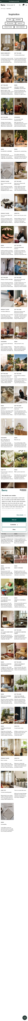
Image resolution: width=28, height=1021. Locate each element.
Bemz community (20, 27)
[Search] (20, 5)
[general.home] (3, 5)
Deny (14, 529)
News (10, 19)
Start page (3, 8)
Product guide (8, 27)
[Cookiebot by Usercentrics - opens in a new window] (20, 490)
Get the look (10, 23)
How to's (20, 23)
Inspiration (8, 8)
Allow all (14, 519)
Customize (13, 524)
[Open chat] (24, 1018)
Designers (18, 19)
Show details (20, 515)
